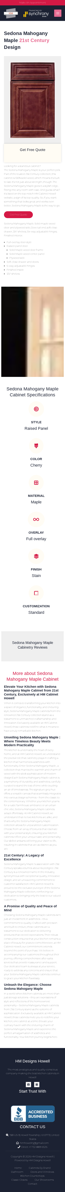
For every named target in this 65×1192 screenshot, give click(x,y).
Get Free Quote (18, 214)
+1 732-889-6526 (38, 1146)
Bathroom (17, 1171)
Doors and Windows (42, 1171)
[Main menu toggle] (58, 13)
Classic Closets (19, 1179)
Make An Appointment (32, 2)
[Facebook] (28, 1084)
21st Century (34, 40)
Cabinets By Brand (40, 1167)
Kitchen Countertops (32, 1175)
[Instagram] (36, 1084)
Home (18, 1167)
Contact (32, 1183)
